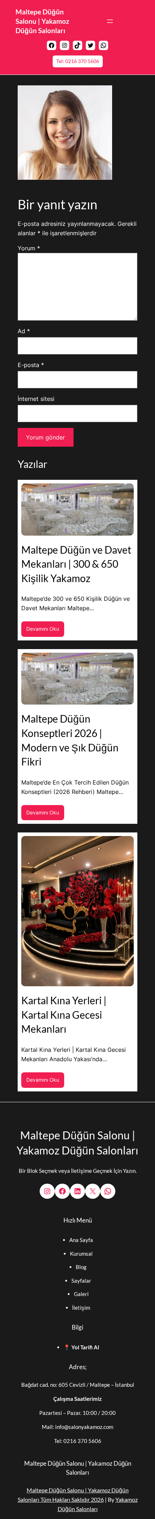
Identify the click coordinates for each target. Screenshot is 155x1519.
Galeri (81, 1294)
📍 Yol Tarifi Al (81, 1347)
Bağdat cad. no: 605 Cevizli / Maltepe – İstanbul (77, 1384)
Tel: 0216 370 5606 (77, 61)
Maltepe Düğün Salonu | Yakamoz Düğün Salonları (42, 21)
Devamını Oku (45, 631)
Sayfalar (81, 1280)
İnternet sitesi (36, 398)
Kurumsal (81, 1253)
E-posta (31, 364)
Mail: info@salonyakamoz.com (77, 1427)
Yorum (29, 248)
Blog (81, 1267)
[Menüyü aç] (110, 21)
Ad (24, 331)
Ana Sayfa (81, 1240)
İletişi (79, 1307)
